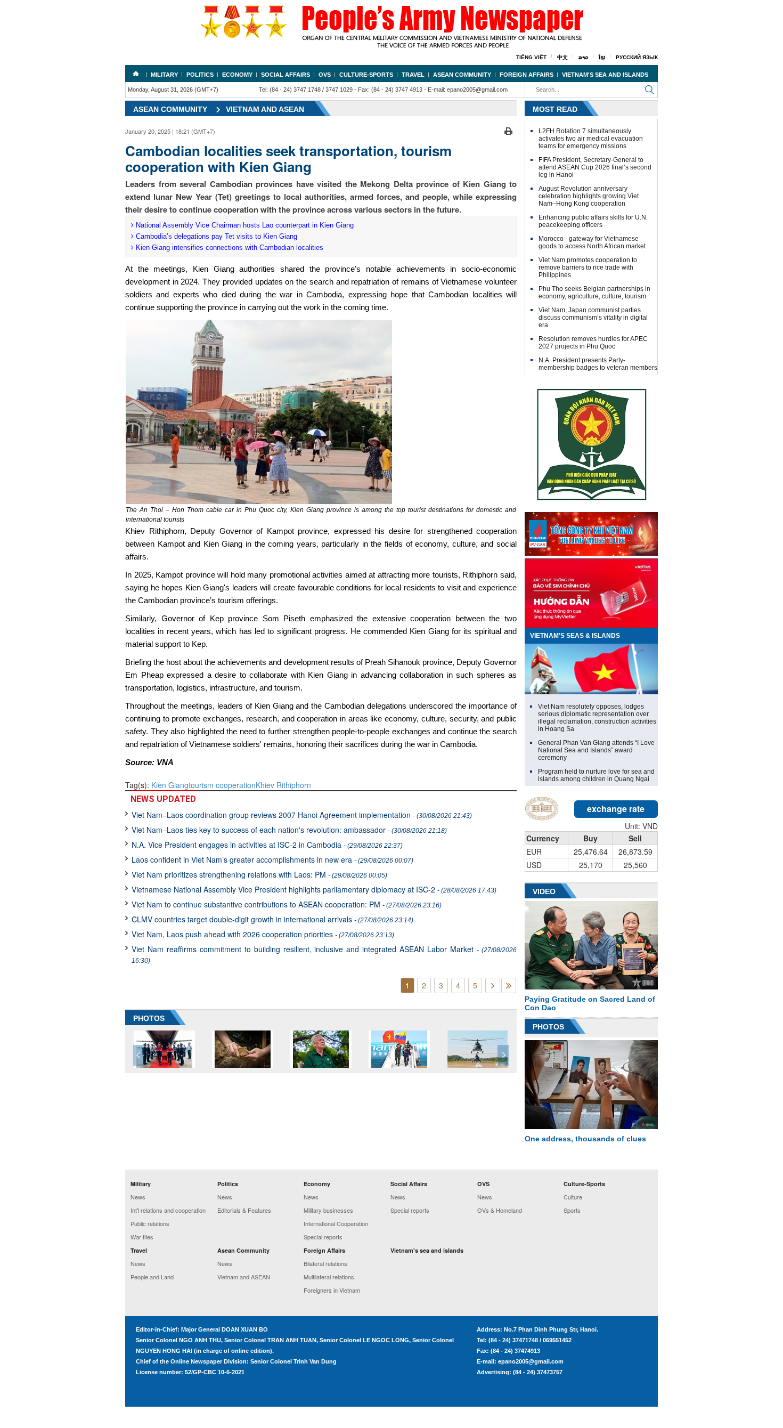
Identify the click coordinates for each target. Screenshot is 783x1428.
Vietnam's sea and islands (605, 74)
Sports (572, 1210)
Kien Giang (170, 785)
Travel (413, 74)
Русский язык (637, 57)
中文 (562, 57)
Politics (200, 74)
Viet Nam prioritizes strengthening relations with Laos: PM (259, 874)
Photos (548, 1027)
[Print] (508, 130)
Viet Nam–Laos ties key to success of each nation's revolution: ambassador (289, 829)
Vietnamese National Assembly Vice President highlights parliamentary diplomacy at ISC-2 (314, 889)
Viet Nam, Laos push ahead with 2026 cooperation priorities (263, 934)
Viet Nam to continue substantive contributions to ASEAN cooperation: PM (287, 904)
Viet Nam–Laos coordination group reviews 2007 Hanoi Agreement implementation (302, 814)
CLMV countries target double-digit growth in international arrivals (272, 919)
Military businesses (328, 1210)
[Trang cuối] (508, 985)
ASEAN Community (170, 109)
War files (141, 1236)
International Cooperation (336, 1223)
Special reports (323, 1236)
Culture (573, 1196)
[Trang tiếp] (492, 985)
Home (135, 73)
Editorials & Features (244, 1210)
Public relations (149, 1223)
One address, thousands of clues (585, 1138)
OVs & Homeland (499, 1210)
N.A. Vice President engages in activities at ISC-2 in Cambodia (267, 844)
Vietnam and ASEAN (265, 109)
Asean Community (462, 74)
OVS (325, 74)
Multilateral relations (329, 1276)
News (137, 1196)
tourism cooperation (222, 785)
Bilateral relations (325, 1263)
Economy (237, 74)
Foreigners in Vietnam (332, 1290)
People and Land (152, 1276)
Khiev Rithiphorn (283, 785)
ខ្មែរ (602, 57)
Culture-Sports (366, 74)
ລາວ (583, 57)
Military (164, 74)
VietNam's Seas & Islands (575, 635)
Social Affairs (285, 74)
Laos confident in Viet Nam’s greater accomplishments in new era (272, 859)
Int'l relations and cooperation (168, 1210)
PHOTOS (149, 1018)
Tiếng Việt (531, 57)
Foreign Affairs (526, 74)
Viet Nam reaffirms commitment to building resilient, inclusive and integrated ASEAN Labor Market (324, 954)
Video (544, 891)
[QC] (591, 531)
